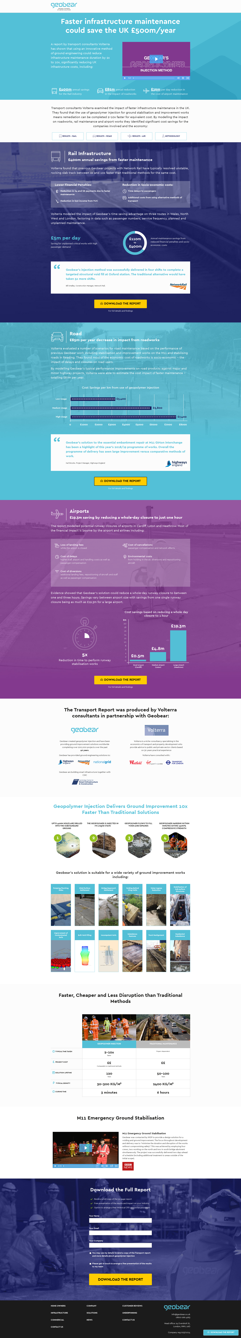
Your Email (94, 1228)
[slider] (154, 78)
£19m (155, 89)
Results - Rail (69, 136)
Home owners (58, 1305)
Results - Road (104, 136)
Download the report (222, 1332)
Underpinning (129, 1313)
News (89, 1320)
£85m (110, 89)
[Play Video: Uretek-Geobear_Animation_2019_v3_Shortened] (156, 59)
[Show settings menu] (183, 78)
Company (91, 1305)
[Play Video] (124, 78)
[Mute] (178, 78)
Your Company (96, 1240)
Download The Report (122, 303)
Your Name (94, 1216)
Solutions (92, 1313)
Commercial (57, 1320)
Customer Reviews (132, 1305)
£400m (65, 89)
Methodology (172, 136)
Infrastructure (59, 1313)
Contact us (57, 1327)
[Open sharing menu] (111, 1166)
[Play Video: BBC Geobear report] (85, 1148)
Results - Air (138, 136)
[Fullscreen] (187, 78)
